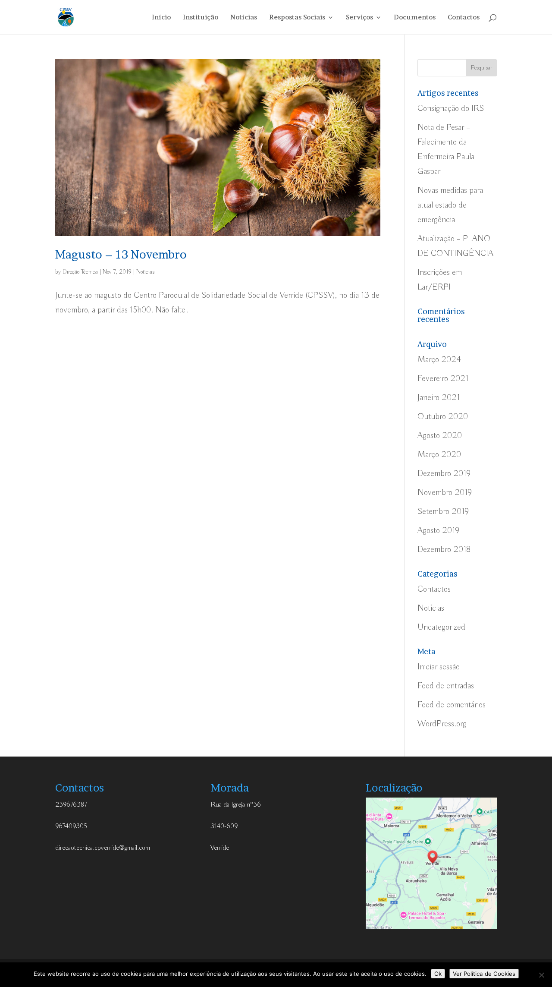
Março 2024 (439, 359)
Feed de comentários (451, 705)
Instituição (200, 17)
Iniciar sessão (438, 667)
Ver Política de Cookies (484, 973)
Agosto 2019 (438, 530)
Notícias (243, 17)
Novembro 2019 (444, 492)
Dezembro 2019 (443, 473)
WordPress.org (442, 724)
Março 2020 (439, 454)
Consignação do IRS (450, 108)
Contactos (464, 17)
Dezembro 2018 (443, 549)
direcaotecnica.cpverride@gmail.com (102, 848)
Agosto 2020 (439, 435)
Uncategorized (441, 627)
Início (161, 17)
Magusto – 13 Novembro (121, 254)
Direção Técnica (80, 272)
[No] (541, 975)
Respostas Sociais (297, 17)
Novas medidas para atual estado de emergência (450, 205)
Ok (438, 973)
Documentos (415, 17)
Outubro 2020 (442, 416)
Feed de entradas (445, 686)
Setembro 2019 (443, 511)
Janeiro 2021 (438, 397)
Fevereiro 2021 (442, 378)
